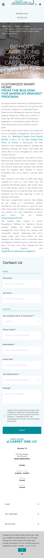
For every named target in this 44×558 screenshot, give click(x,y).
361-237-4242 (22, 18)
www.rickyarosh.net (11, 218)
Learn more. (30, 546)
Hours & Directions (22, 459)
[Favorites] (36, 4)
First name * (7, 278)
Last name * (7, 293)
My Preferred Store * (11, 374)
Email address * (9, 344)
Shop (7, 504)
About (16, 26)
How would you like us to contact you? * (18, 316)
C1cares (26, 26)
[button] (31, 4)
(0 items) (40, 4)
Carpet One (6, 26)
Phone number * (9, 329)
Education (10, 524)
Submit (22, 430)
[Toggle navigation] (3, 4)
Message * (7, 388)
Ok (22, 550)
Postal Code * (8, 359)
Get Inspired (11, 514)
